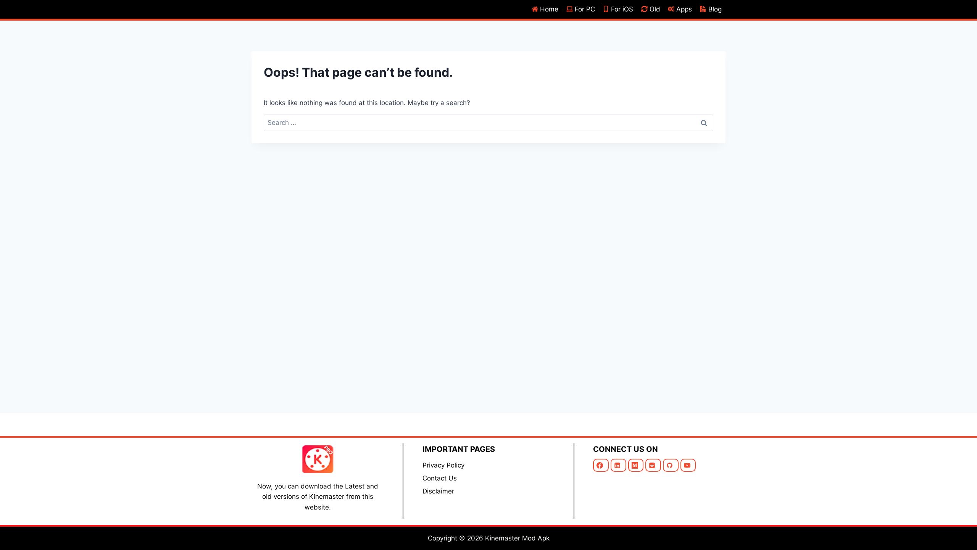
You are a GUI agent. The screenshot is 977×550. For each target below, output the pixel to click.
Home (549, 9)
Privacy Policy (443, 465)
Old (655, 9)
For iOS (622, 9)
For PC (585, 9)
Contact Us (439, 478)
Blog (715, 9)
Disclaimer (438, 491)
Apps (684, 9)
